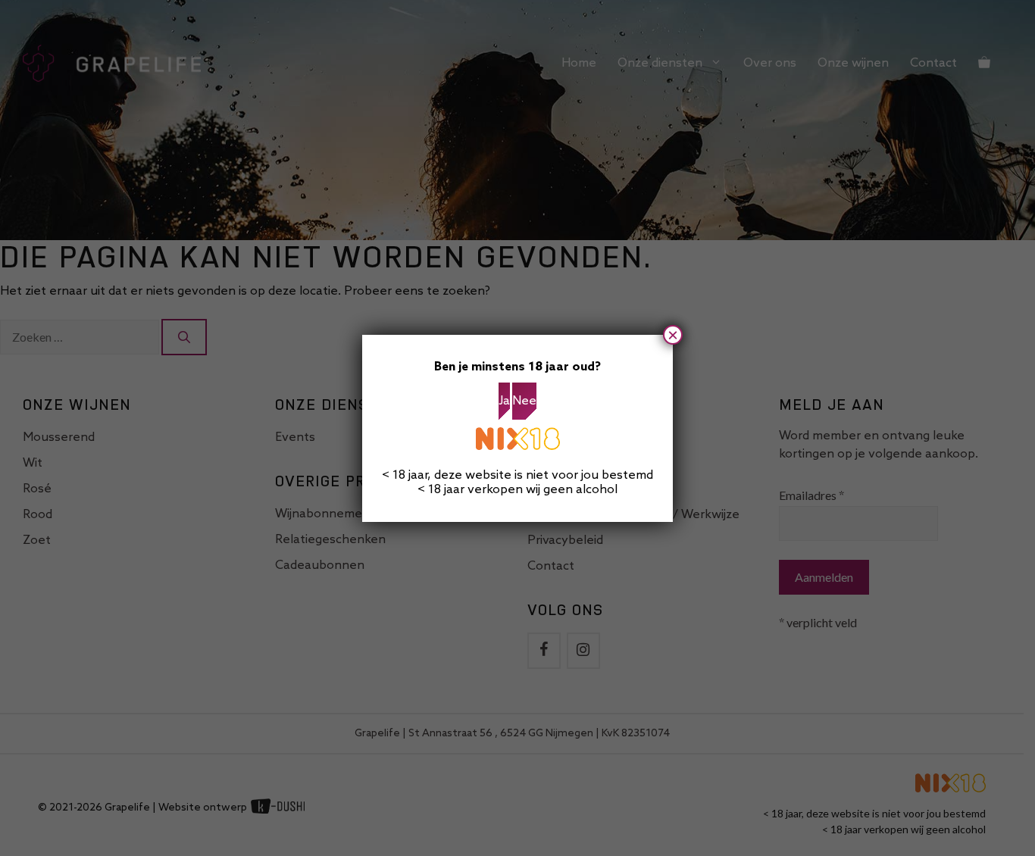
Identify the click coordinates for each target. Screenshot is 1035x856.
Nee (524, 401)
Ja (504, 401)
